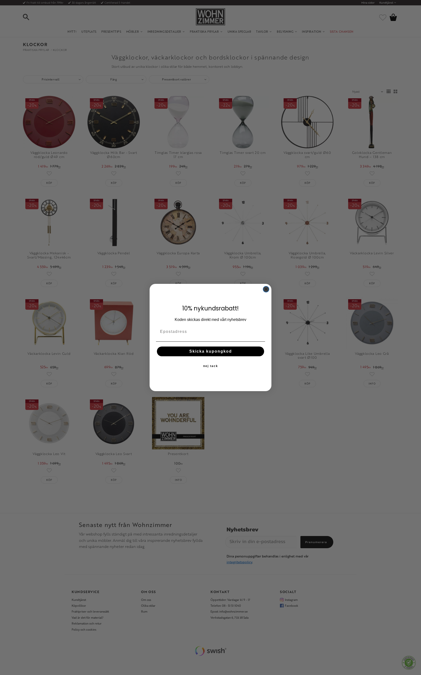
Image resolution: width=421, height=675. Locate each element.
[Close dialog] (266, 289)
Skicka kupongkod (210, 351)
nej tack (210, 366)
